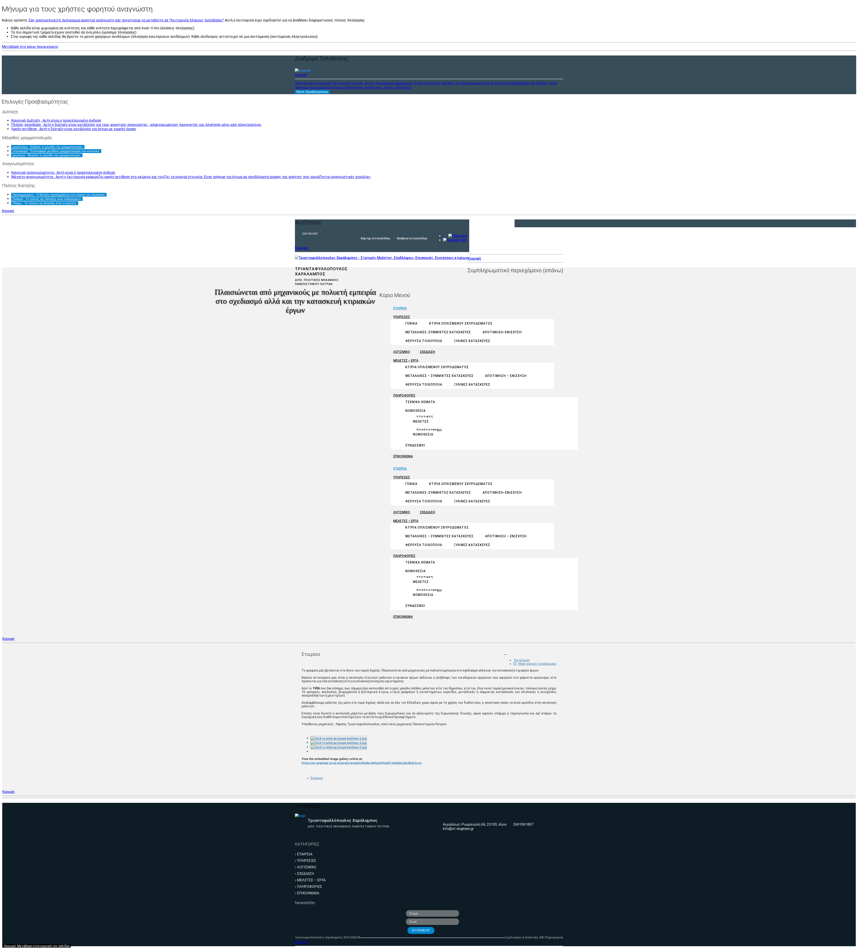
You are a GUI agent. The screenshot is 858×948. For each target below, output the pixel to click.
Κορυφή (301, 75)
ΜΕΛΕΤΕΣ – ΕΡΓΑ (311, 880)
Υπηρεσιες (306, 861)
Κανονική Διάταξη (56, 120)
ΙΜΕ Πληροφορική (551, 937)
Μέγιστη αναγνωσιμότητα (191, 177)
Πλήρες (45, 203)
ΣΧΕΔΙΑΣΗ (305, 873)
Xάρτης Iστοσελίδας (375, 238)
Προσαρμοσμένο (59, 194)
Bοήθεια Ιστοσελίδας (412, 238)
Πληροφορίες (309, 886)
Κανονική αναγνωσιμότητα (63, 172)
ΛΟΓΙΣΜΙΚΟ (306, 867)
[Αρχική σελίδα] (381, 258)
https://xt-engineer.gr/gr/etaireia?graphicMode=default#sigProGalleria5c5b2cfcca (361, 763)
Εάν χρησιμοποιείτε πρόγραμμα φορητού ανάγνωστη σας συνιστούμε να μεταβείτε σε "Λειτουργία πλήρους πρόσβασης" (126, 20)
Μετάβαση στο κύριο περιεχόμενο (30, 47)
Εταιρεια (304, 854)
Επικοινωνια (308, 893)
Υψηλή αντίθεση (74, 129)
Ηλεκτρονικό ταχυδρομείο (536, 663)
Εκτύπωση (522, 660)
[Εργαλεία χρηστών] (505, 654)
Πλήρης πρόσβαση (136, 125)
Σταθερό (47, 199)
